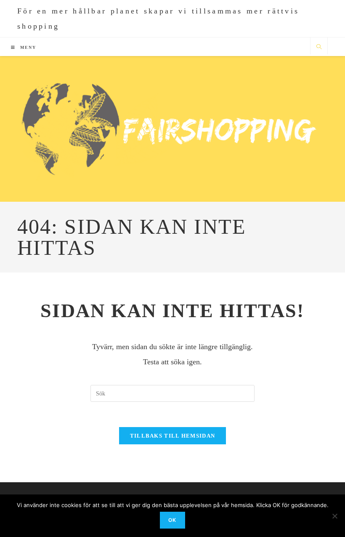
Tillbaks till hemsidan (172, 436)
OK (172, 520)
